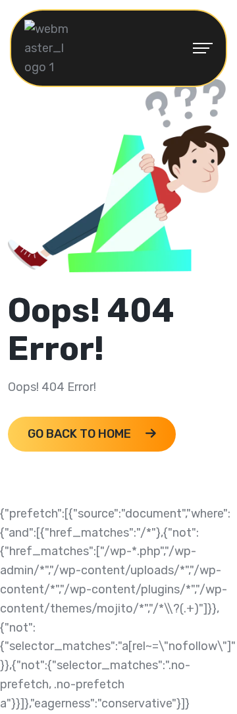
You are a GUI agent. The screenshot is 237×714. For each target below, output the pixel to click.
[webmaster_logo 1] (47, 47)
